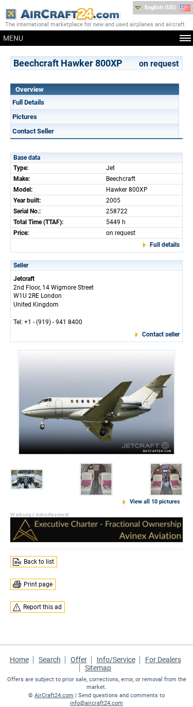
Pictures (24, 117)
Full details (165, 244)
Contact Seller (33, 131)
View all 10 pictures (155, 501)
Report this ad (42, 607)
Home (19, 659)
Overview (29, 89)
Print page (38, 584)
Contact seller (161, 334)
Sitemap (98, 668)
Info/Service (116, 659)
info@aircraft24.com (96, 703)
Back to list (39, 561)
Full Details (28, 102)
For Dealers (163, 659)
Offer (79, 659)
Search (50, 659)
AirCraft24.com (54, 695)
